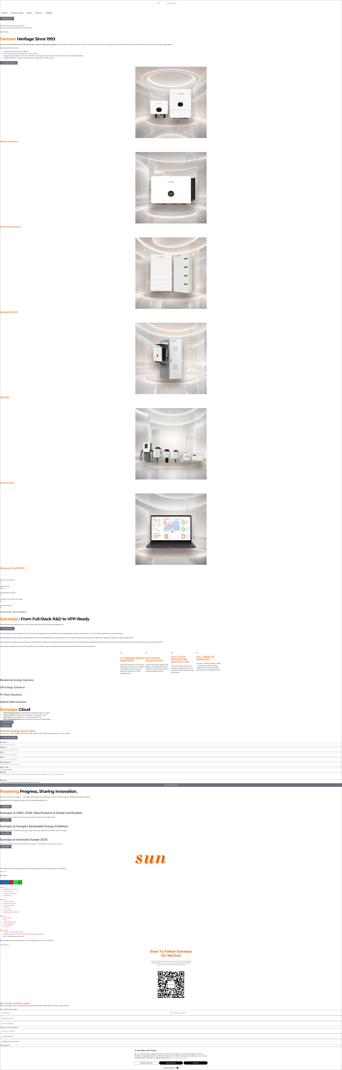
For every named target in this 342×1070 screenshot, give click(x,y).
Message (3, 772)
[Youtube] (11, 882)
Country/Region (5, 762)
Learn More (5, 820)
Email (2, 752)
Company (3, 747)
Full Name (3, 742)
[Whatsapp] (15, 882)
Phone (2, 757)
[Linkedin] (6, 882)
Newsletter (3, 780)
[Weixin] (20, 882)
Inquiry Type (4, 767)
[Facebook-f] (2, 882)
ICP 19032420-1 (49, 940)
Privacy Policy (4, 945)
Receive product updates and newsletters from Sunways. (21, 782)
